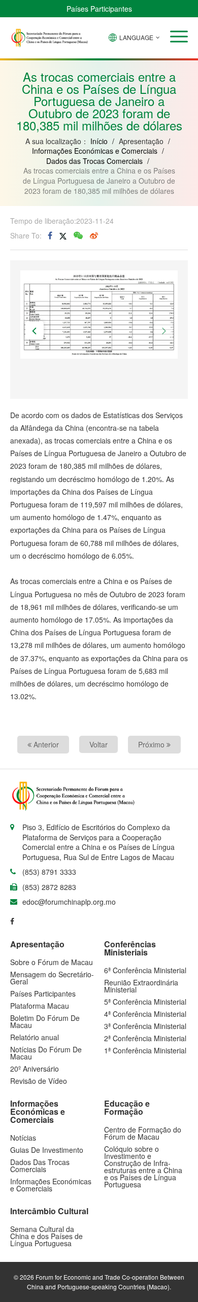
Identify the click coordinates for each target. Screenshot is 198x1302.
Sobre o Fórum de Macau (51, 962)
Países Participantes (99, 9)
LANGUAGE (136, 37)
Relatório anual (34, 1037)
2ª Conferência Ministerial (145, 1038)
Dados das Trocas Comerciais (94, 161)
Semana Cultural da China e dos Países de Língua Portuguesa (46, 1236)
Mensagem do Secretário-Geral (52, 977)
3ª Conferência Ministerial (145, 1026)
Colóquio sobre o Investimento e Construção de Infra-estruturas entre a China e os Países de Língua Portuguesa (143, 1166)
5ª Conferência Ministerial (145, 1002)
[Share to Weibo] (94, 235)
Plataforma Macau (39, 1006)
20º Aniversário (34, 1069)
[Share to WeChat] (78, 235)
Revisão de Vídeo (38, 1081)
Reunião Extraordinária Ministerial (141, 986)
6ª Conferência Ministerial (145, 970)
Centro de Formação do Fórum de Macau (142, 1133)
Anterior (45, 744)
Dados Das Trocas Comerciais (40, 1165)
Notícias (23, 1138)
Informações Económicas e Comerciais (94, 151)
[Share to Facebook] (50, 235)
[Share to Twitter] (63, 235)
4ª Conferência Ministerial (145, 1014)
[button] (179, 36)
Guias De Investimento (46, 1150)
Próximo (152, 744)
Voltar (98, 744)
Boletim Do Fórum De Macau (45, 1021)
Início (99, 141)
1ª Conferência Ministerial (145, 1050)
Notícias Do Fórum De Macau (46, 1052)
